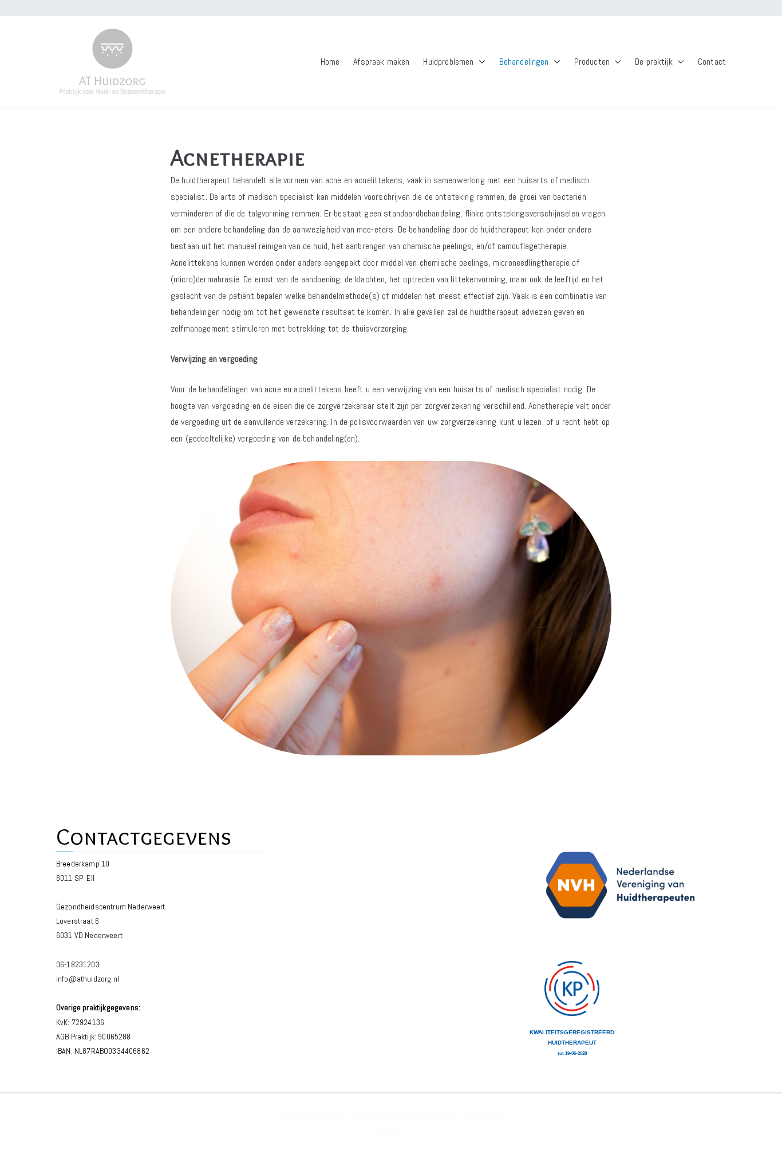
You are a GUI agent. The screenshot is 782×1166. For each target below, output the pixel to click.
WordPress (486, 1114)
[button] (479, 62)
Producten (592, 62)
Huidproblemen (448, 62)
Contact (712, 62)
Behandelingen (524, 62)
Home (330, 62)
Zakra (448, 1114)
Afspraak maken (381, 62)
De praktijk (654, 62)
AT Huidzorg (354, 1114)
